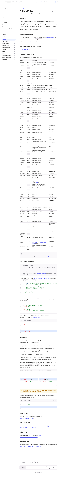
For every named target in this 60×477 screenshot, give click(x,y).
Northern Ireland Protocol (37, 242)
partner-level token (27, 41)
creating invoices (36, 317)
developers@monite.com (48, 256)
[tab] (3, 5)
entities (45, 23)
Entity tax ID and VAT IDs (27, 49)
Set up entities (22, 8)
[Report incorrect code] (53, 321)
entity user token (50, 37)
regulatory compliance (41, 273)
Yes (32, 462)
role (30, 39)
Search (22, 1)
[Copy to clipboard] (56, 321)
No (37, 462)
